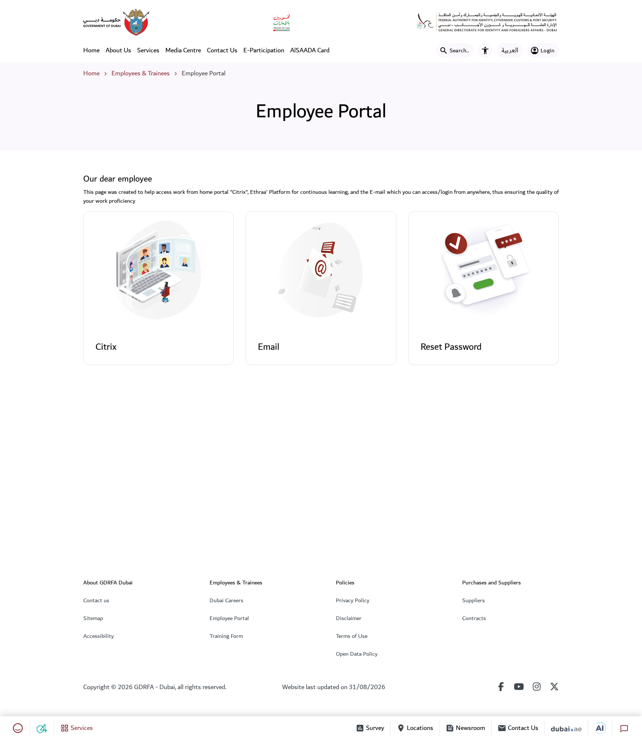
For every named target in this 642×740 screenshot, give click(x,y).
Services (148, 50)
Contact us (96, 600)
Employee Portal (229, 618)
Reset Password (451, 347)
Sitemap (93, 618)
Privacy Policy (352, 600)
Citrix (106, 347)
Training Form (226, 636)
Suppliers (473, 600)
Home (91, 50)
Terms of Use (351, 636)
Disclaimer (348, 618)
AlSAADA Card (310, 50)
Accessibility (98, 636)
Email (268, 347)
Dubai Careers (226, 600)
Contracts (474, 618)
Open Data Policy (356, 653)
